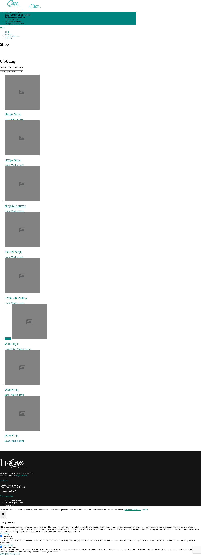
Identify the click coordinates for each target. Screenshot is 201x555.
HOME (7, 32)
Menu (2, 28)
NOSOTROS (8, 34)
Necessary (7, 536)
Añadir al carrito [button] (17, 119)
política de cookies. (132, 510)
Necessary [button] (4, 534)
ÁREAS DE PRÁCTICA (12, 36)
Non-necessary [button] (6, 545)
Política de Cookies (13, 500)
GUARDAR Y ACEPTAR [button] (10, 554)
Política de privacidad (14, 503)
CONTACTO (8, 39)
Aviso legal (9, 505)
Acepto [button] (144, 510)
